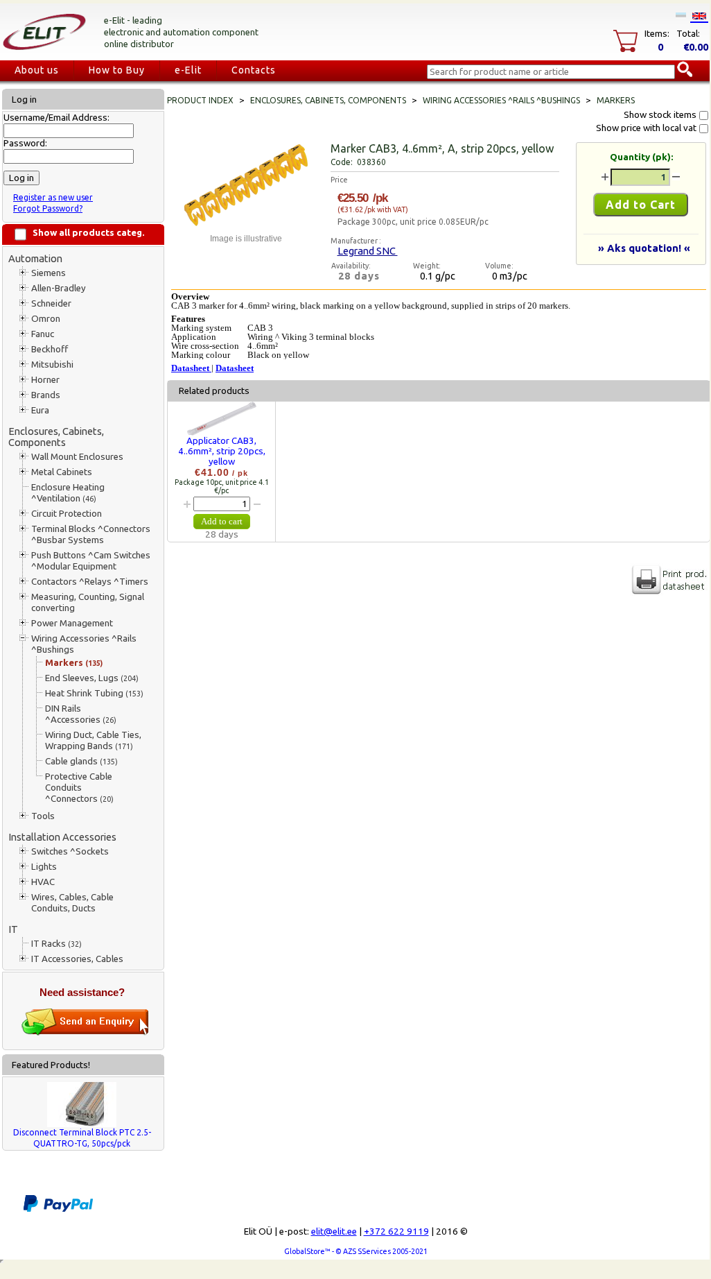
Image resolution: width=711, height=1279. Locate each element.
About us (37, 70)
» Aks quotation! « (644, 248)
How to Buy (117, 70)
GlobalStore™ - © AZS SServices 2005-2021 (356, 1251)
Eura (40, 410)
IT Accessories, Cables (77, 959)
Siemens (48, 273)
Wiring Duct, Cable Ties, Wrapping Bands (93, 740)
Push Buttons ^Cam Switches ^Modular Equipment (90, 561)
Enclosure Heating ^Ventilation (68, 493)
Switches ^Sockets (70, 851)
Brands (45, 395)
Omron (45, 319)
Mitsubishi (52, 364)
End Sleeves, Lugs (92, 678)
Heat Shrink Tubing (94, 693)
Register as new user (53, 197)
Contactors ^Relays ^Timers (89, 581)
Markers (74, 663)
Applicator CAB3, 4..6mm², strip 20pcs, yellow (221, 451)
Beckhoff (49, 349)
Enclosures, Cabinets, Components (56, 436)
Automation (35, 258)
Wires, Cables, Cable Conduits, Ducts (72, 902)
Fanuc (42, 334)
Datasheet (191, 368)
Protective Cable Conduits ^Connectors (79, 787)
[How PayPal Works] (58, 1209)
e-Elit (188, 70)
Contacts (253, 70)
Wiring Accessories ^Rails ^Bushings (84, 644)
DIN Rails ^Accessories (80, 714)
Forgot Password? (47, 208)
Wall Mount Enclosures (77, 457)
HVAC (43, 882)
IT (13, 929)
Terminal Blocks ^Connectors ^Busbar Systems (90, 534)
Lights (44, 866)
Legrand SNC (367, 251)
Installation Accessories (62, 837)
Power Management (72, 623)
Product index (200, 100)
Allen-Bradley (58, 288)
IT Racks (56, 943)
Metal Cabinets (61, 472)
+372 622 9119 (396, 1231)
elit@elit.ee (334, 1231)
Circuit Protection (66, 513)
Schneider (51, 303)
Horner (45, 380)
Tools (43, 816)
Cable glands (81, 761)
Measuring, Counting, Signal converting (87, 602)
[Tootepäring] (85, 1032)
